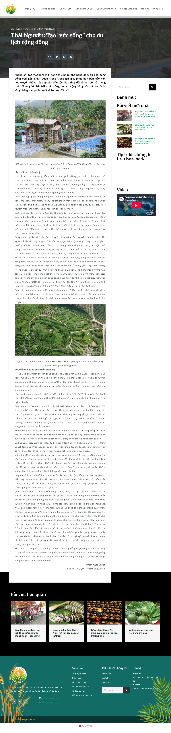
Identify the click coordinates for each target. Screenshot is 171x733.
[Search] (152, 87)
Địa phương (16, 29)
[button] (49, 57)
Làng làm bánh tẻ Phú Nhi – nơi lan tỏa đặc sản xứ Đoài (144, 127)
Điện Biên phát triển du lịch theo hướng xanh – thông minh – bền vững (145, 113)
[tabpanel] (28, 621)
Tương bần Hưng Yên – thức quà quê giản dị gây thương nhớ (145, 140)
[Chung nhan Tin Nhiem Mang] (51, 700)
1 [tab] (85, 645)
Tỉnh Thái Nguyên (47, 29)
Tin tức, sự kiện (30, 29)
